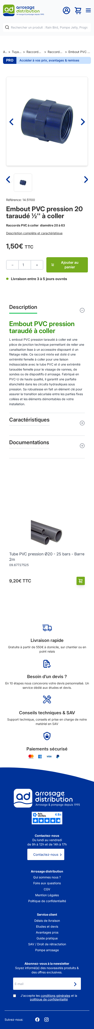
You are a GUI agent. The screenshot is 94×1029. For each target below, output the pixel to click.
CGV (47, 889)
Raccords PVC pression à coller (55, 52)
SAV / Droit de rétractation (47, 944)
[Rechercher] (7, 27)
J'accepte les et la (49, 997)
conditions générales (55, 995)
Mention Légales (47, 895)
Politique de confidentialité (47, 901)
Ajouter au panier (69, 264)
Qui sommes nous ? (47, 877)
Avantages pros (47, 932)
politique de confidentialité (49, 999)
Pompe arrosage (47, 950)
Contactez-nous (45, 854)
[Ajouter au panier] (81, 581)
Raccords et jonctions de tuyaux (34, 52)
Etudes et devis (47, 926)
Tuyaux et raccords (16, 52)
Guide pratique (47, 938)
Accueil (5, 52)
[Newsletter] (75, 984)
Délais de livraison (47, 920)
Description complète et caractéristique (34, 233)
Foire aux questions (47, 883)
